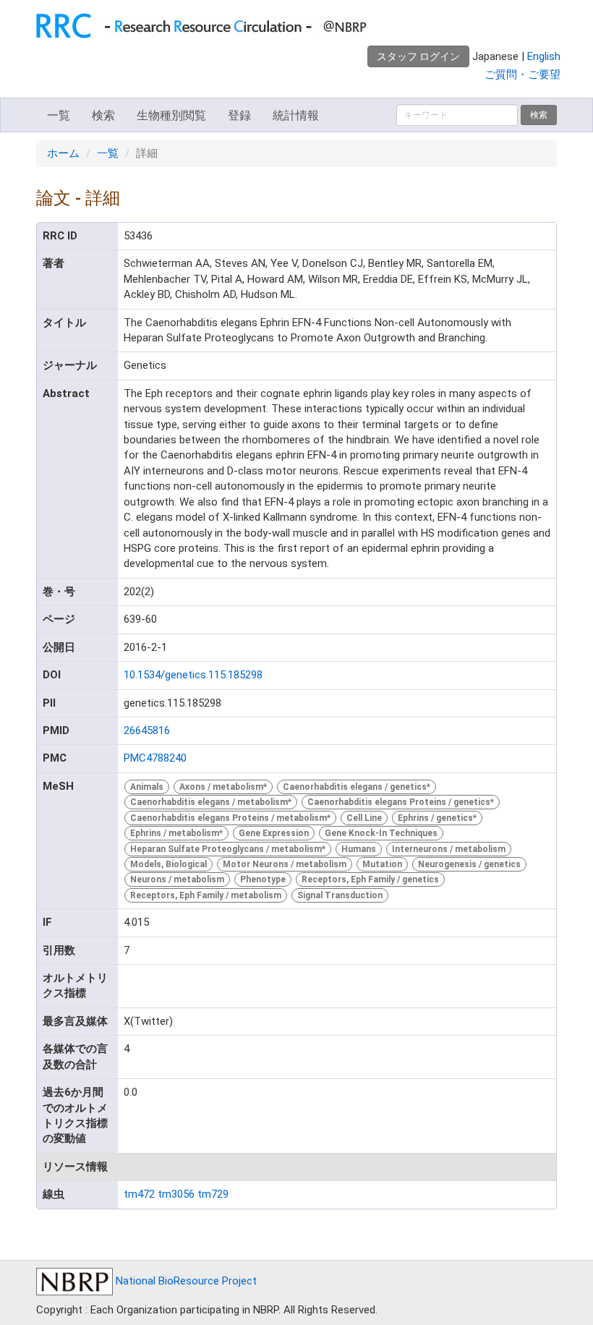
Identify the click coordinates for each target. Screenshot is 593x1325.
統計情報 (296, 115)
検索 (103, 115)
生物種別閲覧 (171, 115)
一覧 (58, 115)
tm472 (139, 1194)
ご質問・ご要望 (522, 74)
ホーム (63, 153)
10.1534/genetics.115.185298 (193, 674)
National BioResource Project (185, 1280)
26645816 (147, 730)
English (543, 56)
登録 (239, 115)
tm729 (213, 1194)
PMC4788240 (155, 757)
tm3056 (176, 1194)
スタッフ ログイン (418, 56)
